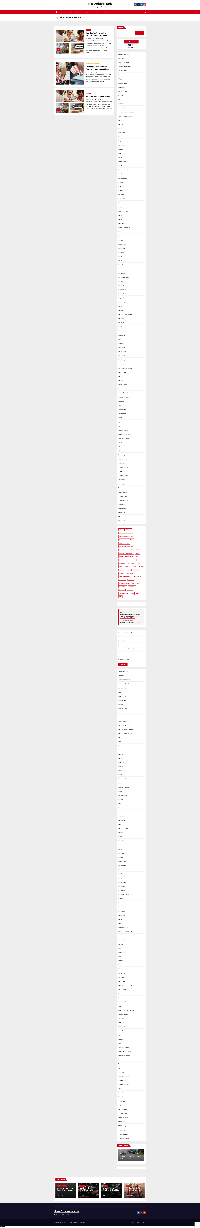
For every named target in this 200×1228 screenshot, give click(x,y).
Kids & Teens (122, 244)
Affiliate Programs (123, 54)
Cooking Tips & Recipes (125, 116)
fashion (139, 559)
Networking (121, 302)
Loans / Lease (122, 265)
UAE (120, 596)
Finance (120, 182)
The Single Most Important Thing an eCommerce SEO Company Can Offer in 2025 (97, 69)
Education (121, 149)
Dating (120, 128)
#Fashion (121, 529)
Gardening (121, 194)
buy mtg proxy (129, 553)
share (132, 583)
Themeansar (82, 1222)
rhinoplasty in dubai (124, 583)
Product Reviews (123, 355)
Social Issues (122, 413)
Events (120, 165)
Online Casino (130, 573)
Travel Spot (121, 479)
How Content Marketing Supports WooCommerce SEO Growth (96, 35)
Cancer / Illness (122, 91)
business (121, 553)
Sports (94, 12)
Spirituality (121, 422)
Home (63, 12)
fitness (138, 563)
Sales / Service (122, 384)
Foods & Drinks (122, 190)
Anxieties (121, 58)
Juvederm (121, 570)
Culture (120, 124)
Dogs (119, 141)
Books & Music (122, 83)
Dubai (137, 556)
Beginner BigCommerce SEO (98, 96)
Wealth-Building (123, 500)
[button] (145, 12)
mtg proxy (121, 573)
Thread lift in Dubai (123, 593)
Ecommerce (121, 145)
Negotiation (121, 298)
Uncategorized (122, 492)
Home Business (123, 223)
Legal (120, 256)
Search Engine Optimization (92, 63)
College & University (124, 108)
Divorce (120, 136)
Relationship (122, 372)
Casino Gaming (122, 103)
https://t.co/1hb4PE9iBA (127, 618)
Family (120, 174)
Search (120, 27)
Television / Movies (123, 459)
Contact (104, 12)
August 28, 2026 (63, 1193)
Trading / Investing (123, 467)
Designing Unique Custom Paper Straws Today (134, 1190)
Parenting (121, 322)
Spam (120, 417)
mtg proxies (136, 570)
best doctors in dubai (124, 543)
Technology (121, 455)
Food (119, 186)
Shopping (121, 405)
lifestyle (129, 570)
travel (132, 593)
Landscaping (122, 248)
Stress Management (124, 438)
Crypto (120, 120)
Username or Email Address (126, 633)
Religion (120, 376)
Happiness (121, 203)
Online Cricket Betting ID (124, 576)
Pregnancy (121, 347)
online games (122, 580)
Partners (138, 1222)
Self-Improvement (123, 397)
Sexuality (121, 401)
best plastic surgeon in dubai (126, 546)
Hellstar (134, 566)
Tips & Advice (122, 463)
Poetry (120, 339)
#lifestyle (128, 529)
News (120, 306)
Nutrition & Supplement (125, 314)
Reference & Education (125, 368)
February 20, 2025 (136, 622)
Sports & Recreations (124, 430)
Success (120, 442)
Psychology (121, 360)
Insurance (121, 236)
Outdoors (121, 318)
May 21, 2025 (90, 99)
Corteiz (121, 556)
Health (77, 12)
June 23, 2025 (91, 72)
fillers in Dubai (131, 563)
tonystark (100, 38)
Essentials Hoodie (131, 559)
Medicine (121, 285)
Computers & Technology (125, 112)
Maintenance (122, 269)
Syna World (122, 590)
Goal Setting (121, 198)
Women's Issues (123, 517)
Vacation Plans (122, 496)
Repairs (120, 380)
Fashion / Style (122, 178)
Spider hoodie (132, 586)
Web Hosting (122, 508)
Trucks (120, 488)
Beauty (120, 75)
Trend (137, 593)
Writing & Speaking (123, 521)
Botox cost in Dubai (123, 549)
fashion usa (122, 563)
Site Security (122, 409)
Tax (119, 446)
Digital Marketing (129, 556)
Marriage (121, 281)
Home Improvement (124, 227)
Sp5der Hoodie (122, 586)
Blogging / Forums (123, 79)
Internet (120, 240)
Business (88, 93)
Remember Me (124, 659)
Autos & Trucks (122, 70)
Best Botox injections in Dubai (126, 539)
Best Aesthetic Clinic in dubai (126, 533)
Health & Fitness (123, 211)
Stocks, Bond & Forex (124, 434)
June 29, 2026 (91, 38)
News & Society (123, 310)
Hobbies (120, 215)
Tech (70, 12)
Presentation (122, 351)
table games (130, 590)
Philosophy (121, 335)
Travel (86, 12)
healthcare (127, 566)
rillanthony (131, 1157)
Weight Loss (121, 512)
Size (138, 583)
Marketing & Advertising (125, 277)
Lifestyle (120, 260)
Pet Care (121, 327)
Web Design (121, 504)
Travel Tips (121, 483)
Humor (120, 232)
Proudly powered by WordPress (61, 1222)
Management (122, 273)
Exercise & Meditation (124, 170)
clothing (137, 553)
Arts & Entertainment (124, 62)
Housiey (141, 566)
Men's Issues (122, 289)
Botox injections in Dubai (136, 549)
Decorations (121, 132)
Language (121, 252)
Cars (119, 99)
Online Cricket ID (137, 576)
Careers (120, 95)
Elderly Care (122, 153)
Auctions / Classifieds (124, 66)
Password (121, 640)
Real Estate (121, 364)
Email (120, 157)
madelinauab (122, 1157)
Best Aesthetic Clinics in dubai (126, 536)
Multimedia (121, 293)
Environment (122, 161)
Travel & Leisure (123, 475)
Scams (120, 388)
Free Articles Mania (100, 3)
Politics (120, 343)
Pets (119, 331)
